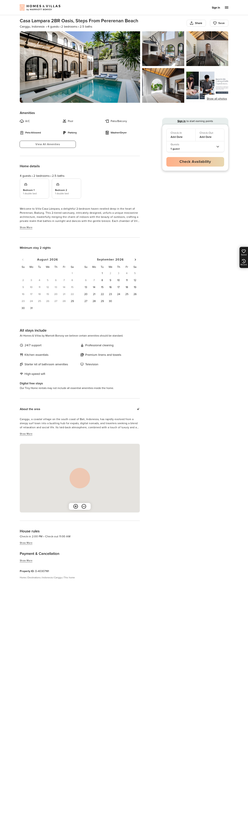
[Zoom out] (84, 506)
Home (23, 577)
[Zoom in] (75, 506)
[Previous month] (23, 259)
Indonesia (47, 577)
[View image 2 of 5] (163, 48)
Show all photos (217, 98)
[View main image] (80, 67)
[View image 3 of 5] (207, 48)
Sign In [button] (216, 7)
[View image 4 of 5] (163, 85)
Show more (26, 227)
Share (198, 23)
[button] (72, 301)
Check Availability (195, 161)
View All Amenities (47, 144)
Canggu (58, 577)
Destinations (34, 577)
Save (221, 23)
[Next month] (135, 259)
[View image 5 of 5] (207, 85)
